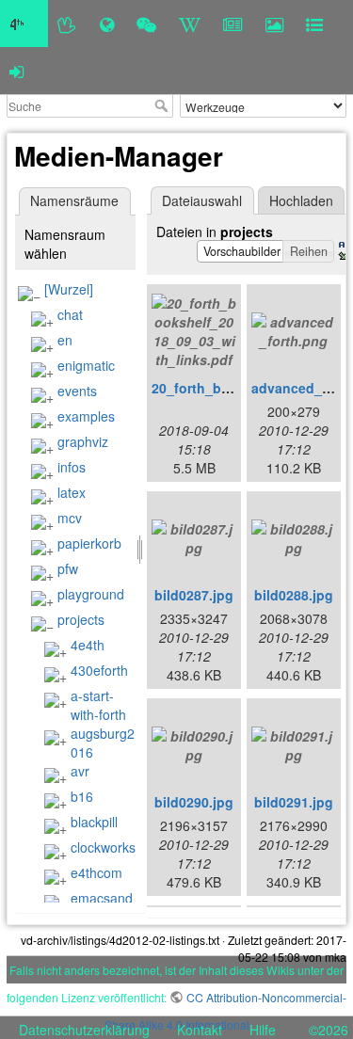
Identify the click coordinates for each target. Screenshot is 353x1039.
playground (90, 593)
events (77, 390)
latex (71, 492)
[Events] (146, 23)
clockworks (103, 847)
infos (71, 466)
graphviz (82, 441)
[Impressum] (314, 23)
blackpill (94, 821)
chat (70, 314)
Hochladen (301, 200)
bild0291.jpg (293, 801)
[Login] (16, 70)
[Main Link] (24, 23)
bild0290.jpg (193, 801)
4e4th (87, 644)
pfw (67, 568)
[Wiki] (189, 23)
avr (80, 770)
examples (86, 416)
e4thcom (96, 872)
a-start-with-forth (98, 705)
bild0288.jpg (293, 594)
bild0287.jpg (193, 594)
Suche (163, 105)
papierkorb (89, 543)
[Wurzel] (68, 289)
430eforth (99, 670)
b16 (82, 796)
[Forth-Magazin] (233, 23)
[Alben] (274, 23)
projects (80, 619)
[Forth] (67, 23)
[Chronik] (106, 23)
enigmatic (86, 365)
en (64, 339)
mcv (69, 517)
